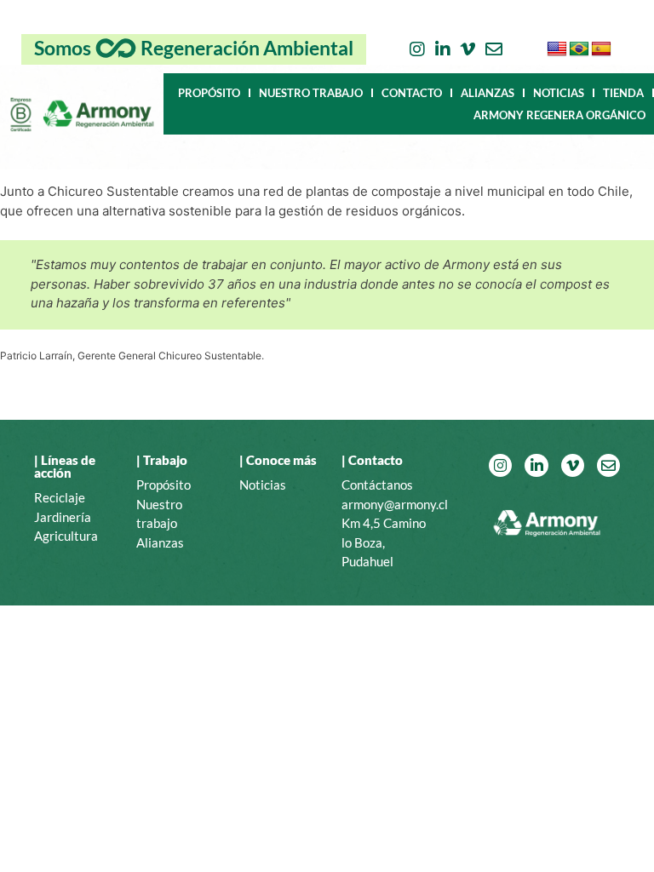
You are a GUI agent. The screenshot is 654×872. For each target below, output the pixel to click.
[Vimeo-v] (468, 49)
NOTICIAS (558, 93)
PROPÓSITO (209, 93)
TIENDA (623, 93)
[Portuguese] (579, 49)
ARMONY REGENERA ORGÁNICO (559, 115)
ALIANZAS (487, 93)
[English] (557, 49)
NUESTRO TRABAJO (311, 93)
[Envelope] (493, 49)
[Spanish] (601, 49)
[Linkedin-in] (442, 49)
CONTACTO (412, 93)
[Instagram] (417, 49)
